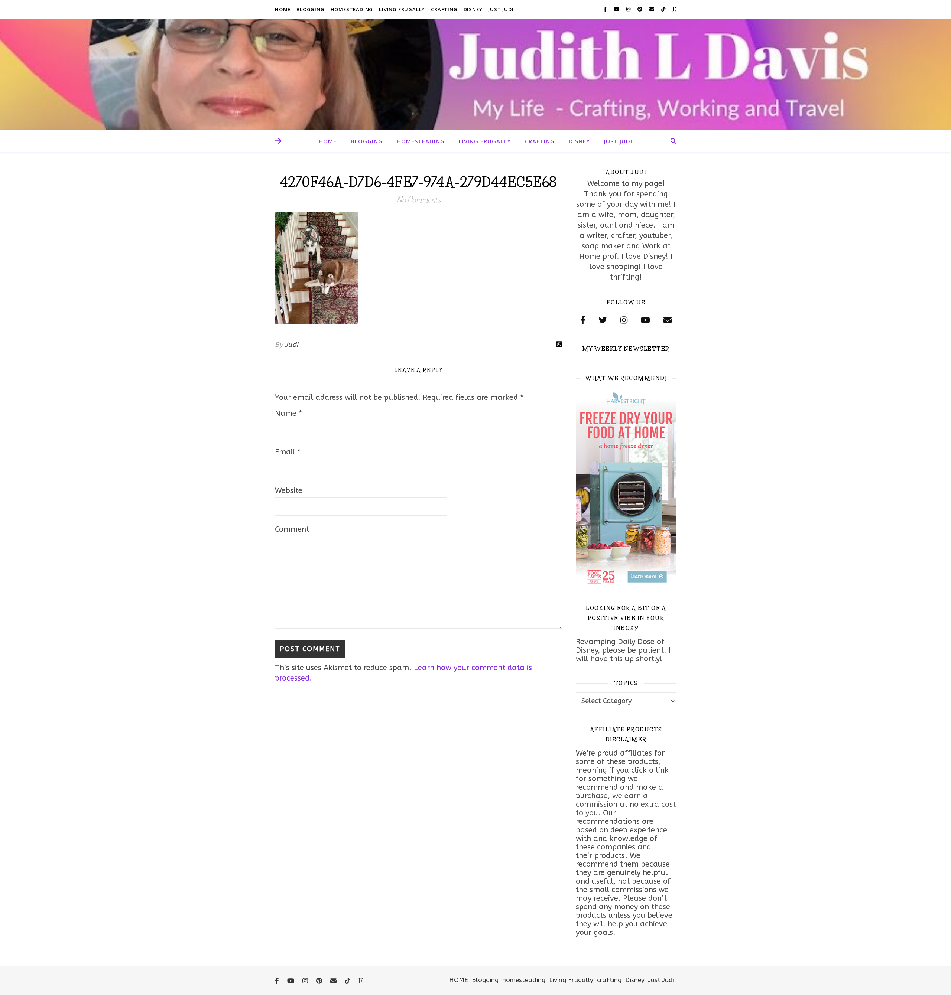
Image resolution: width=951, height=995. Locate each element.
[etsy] (674, 9)
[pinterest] (640, 9)
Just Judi (500, 9)
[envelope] (652, 9)
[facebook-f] (606, 9)
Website (288, 490)
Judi (291, 344)
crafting (444, 9)
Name (288, 413)
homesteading (352, 9)
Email (288, 452)
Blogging (310, 9)
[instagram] (629, 9)
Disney (473, 9)
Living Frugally (402, 9)
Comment (292, 529)
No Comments (418, 199)
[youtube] (617, 9)
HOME (283, 9)
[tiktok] (664, 9)
